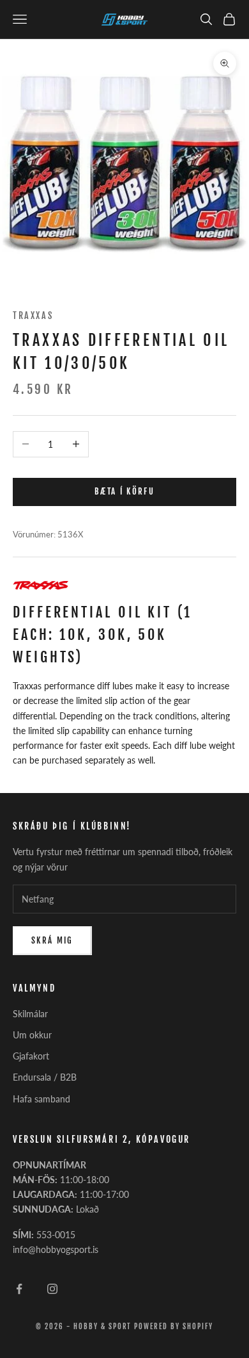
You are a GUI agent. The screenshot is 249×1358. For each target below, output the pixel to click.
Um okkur (32, 1034)
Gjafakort (31, 1056)
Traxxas (33, 315)
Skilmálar (30, 1013)
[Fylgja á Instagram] (52, 1288)
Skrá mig (52, 940)
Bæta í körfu (124, 491)
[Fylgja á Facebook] (19, 1288)
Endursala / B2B (45, 1077)
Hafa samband (41, 1098)
